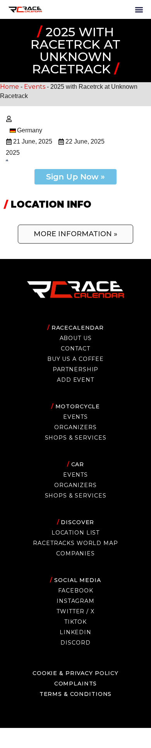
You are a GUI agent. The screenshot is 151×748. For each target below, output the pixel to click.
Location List (75, 532)
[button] (138, 9)
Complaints (75, 683)
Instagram (75, 600)
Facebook (75, 590)
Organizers (75, 427)
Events (34, 86)
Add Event (75, 379)
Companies (75, 553)
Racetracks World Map (75, 543)
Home (9, 86)
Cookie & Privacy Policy (75, 673)
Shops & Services (75, 437)
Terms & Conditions (75, 693)
